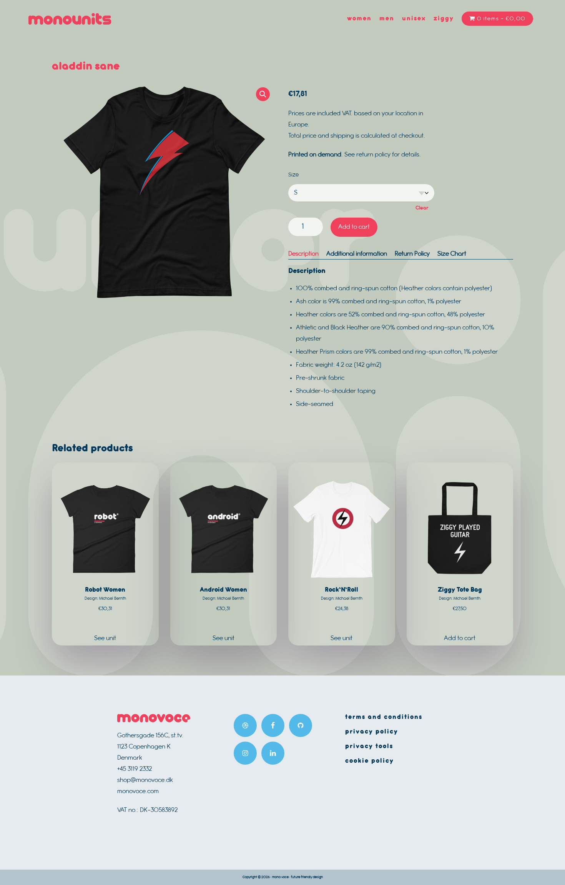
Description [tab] (303, 254)
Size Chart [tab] (451, 254)
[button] (263, 94)
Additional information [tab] (356, 254)
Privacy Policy (371, 732)
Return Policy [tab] (412, 254)
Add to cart (354, 227)
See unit (105, 638)
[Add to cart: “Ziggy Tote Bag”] (460, 638)
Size (293, 175)
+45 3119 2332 (134, 769)
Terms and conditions (383, 717)
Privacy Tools (369, 746)
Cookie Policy (369, 761)
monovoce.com (138, 791)
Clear (422, 208)
